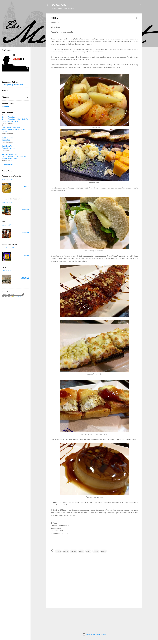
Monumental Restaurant (12, 199)
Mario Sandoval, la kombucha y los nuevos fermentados (15, 157)
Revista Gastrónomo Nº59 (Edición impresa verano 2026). (15, 120)
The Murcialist (59, 5)
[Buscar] (141, 6)
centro (58, 551)
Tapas (81, 551)
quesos (73, 551)
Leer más (25, 187)
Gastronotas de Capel (10, 154)
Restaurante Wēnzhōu (11, 176)
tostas (103, 551)
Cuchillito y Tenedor (9, 146)
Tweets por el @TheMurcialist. (12, 85)
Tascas (95, 551)
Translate (18, 297)
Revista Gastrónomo (9, 117)
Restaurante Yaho (9, 244)
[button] (136, 18)
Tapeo (88, 551)
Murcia (65, 551)
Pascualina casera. (9, 148)
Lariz (4, 267)
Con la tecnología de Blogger (95, 634)
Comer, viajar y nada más (11, 127)
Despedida (6, 140)
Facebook (5, 106)
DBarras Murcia (7, 165)
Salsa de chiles (7, 138)
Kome (4, 222)
